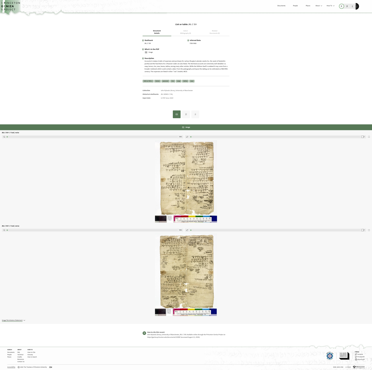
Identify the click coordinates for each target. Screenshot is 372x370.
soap (178, 81)
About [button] (318, 6)
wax (192, 81)
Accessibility (11, 367)
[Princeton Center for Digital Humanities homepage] (346, 355)
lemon (157, 81)
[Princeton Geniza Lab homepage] (331, 355)
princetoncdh (361, 359)
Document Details (157, 32)
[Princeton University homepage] (359, 367)
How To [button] (329, 6)
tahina (185, 81)
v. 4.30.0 (348, 367)
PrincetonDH (360, 357)
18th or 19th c (148, 81)
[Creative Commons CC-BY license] (50, 367)
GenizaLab (360, 354)
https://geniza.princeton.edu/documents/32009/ (164, 337)
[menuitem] (279, 7)
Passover (165, 81)
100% (180, 137)
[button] (11, 7)
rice (173, 81)
